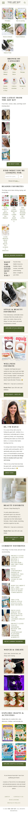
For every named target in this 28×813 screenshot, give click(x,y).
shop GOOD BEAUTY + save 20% (14, 538)
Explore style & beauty (14, 328)
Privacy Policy (14, 803)
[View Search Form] (24, 2)
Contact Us (18, 796)
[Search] (21, 176)
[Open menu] (3, 3)
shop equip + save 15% (13, 394)
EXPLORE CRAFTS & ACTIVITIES (14, 763)
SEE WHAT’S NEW (13, 164)
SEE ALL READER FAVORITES (13, 255)
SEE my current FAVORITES (13, 641)
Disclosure (14, 799)
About (7, 796)
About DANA (9, 472)
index (16, 181)
